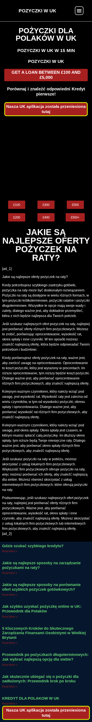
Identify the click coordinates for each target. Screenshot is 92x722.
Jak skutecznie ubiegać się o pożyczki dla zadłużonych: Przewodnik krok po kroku (40, 678)
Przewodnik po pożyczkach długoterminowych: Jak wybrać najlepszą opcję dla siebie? (45, 657)
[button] (79, 10)
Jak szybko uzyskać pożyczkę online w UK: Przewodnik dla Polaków (41, 608)
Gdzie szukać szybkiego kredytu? (33, 546)
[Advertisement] (46, 158)
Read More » (9, 551)
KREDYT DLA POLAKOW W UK (30, 698)
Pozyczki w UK (46, 61)
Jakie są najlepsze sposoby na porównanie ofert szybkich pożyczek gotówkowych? (41, 587)
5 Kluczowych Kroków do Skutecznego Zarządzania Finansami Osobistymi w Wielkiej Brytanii (44, 633)
